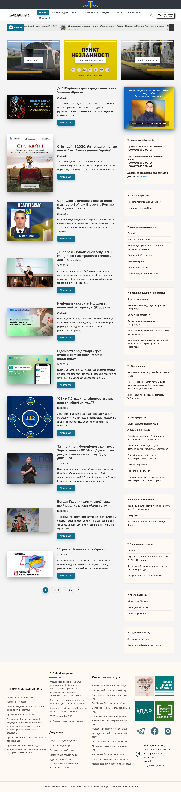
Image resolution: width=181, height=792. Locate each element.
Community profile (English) (141, 208)
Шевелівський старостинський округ (111, 759)
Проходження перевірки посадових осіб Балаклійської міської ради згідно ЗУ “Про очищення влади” (26, 749)
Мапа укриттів (33, 60)
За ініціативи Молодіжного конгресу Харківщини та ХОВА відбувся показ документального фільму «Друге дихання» (85, 452)
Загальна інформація (138, 639)
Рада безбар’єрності (137, 464)
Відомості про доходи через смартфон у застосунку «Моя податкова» (80, 355)
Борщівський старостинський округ (110, 690)
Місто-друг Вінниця (137, 601)
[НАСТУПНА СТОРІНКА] (78, 590)
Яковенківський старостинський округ (111, 763)
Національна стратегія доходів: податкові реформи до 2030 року (84, 305)
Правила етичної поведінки (20, 714)
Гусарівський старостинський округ (110, 715)
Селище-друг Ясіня (137, 607)
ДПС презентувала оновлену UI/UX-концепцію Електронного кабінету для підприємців (86, 256)
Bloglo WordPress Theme (124, 786)
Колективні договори (60, 745)
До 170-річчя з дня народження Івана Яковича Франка (86, 90)
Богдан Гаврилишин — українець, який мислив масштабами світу (83, 503)
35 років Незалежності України (81, 549)
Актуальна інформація (139, 429)
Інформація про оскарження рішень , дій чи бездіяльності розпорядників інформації (148, 343)
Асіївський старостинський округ (109, 685)
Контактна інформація (138, 314)
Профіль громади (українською (143, 201)
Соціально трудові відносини (64, 740)
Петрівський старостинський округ (110, 741)
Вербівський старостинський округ (110, 703)
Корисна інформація (137, 299)
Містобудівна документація (63, 754)
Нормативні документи (139, 470)
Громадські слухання (138, 267)
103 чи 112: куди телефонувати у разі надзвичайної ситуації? (85, 400)
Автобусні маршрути (147, 60)
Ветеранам (133, 515)
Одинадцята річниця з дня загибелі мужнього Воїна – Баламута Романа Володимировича (77, 26)
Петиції (131, 233)
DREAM (131, 550)
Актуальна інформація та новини (144, 645)
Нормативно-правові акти (20, 697)
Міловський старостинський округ (109, 728)
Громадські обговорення (139, 255)
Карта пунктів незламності (90, 60)
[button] (78, 590)
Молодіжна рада (135, 261)
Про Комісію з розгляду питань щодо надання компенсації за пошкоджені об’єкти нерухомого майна (146, 385)
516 (70, 590)
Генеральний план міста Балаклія (144, 575)
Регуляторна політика (60, 767)
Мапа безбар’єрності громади (142, 423)
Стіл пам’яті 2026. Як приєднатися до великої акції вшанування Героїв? (87, 148)
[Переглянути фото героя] (148, 113)
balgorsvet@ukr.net (154, 765)
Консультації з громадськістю (142, 273)
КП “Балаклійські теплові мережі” (66, 720)
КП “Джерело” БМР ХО (60, 716)
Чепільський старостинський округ (110, 754)
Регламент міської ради (61, 750)
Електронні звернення (138, 239)
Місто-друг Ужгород (137, 613)
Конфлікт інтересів (16, 701)
